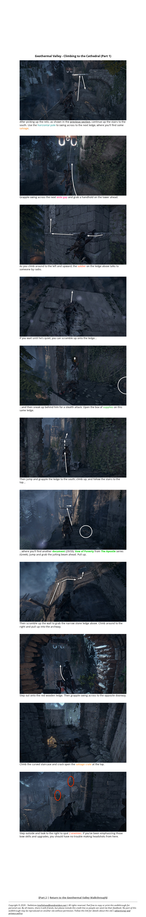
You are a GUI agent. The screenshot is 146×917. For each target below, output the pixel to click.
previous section (80, 121)
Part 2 (43, 897)
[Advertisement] (73, 27)
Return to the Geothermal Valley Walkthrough (78, 897)
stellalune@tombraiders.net (52, 905)
